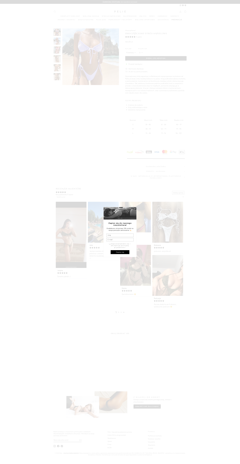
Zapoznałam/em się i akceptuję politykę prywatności (121, 245)
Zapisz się (120, 252)
